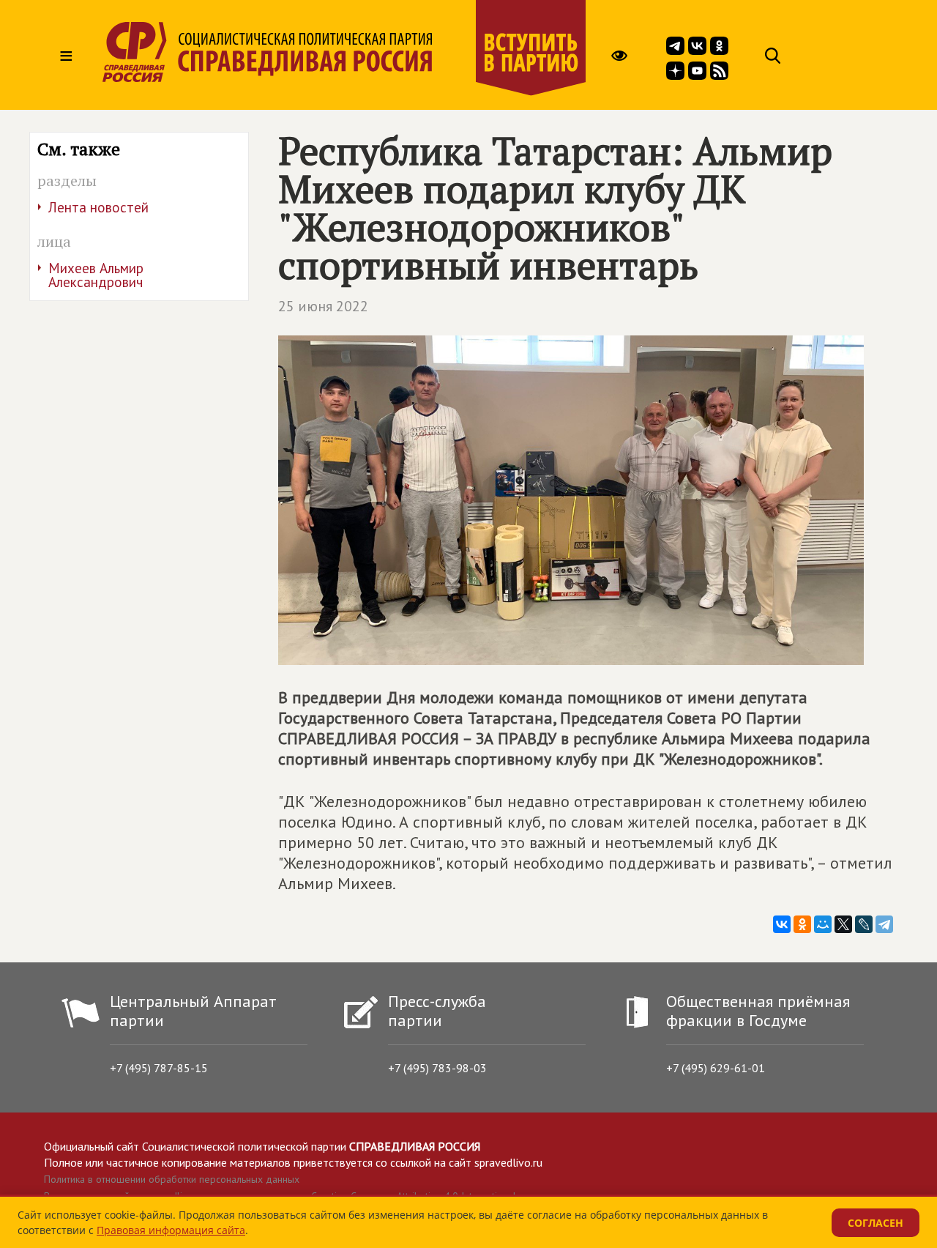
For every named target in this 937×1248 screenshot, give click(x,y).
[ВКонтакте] (782, 924)
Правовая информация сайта (171, 1230)
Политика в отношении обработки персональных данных (171, 1179)
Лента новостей (98, 207)
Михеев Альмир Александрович (95, 275)
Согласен (875, 1223)
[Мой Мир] (823, 924)
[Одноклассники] (802, 924)
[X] (843, 924)
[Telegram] (884, 924)
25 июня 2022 (323, 306)
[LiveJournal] (864, 924)
